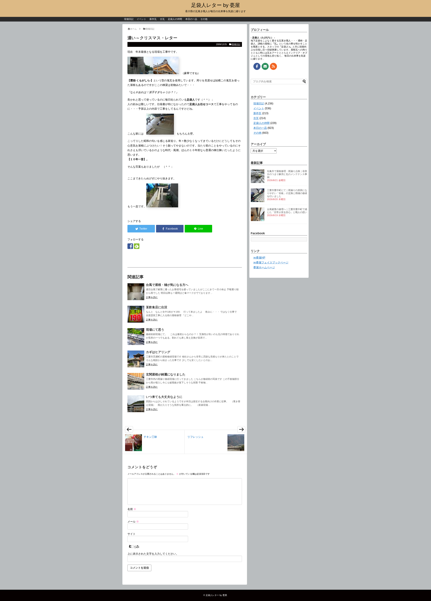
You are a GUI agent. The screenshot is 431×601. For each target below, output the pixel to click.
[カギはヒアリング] (135, 359)
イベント (141, 19)
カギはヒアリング (158, 352)
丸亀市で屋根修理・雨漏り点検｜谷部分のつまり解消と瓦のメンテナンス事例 (287, 174)
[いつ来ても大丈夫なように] (135, 403)
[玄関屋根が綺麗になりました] (135, 381)
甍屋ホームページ (264, 267)
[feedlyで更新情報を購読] (136, 246)
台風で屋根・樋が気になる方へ (167, 285)
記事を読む (152, 297)
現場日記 (129, 19)
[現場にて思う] (135, 336)
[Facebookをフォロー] (130, 246)
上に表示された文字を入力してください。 (153, 553)
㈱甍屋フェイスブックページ (270, 262)
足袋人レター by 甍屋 (215, 5)
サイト (131, 533)
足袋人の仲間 (175, 19)
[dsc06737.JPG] (162, 206)
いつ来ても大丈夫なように (164, 397)
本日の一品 (191, 19)
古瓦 (162, 19)
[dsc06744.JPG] (166, 73)
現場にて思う (155, 329)
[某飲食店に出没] (135, 314)
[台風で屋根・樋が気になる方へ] (135, 291)
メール (133, 521)
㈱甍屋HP (259, 257)
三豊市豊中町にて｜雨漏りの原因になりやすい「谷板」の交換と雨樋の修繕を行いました (287, 193)
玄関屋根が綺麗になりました (165, 374)
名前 (131, 509)
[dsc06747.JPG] (160, 133)
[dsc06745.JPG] (140, 73)
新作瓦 (153, 19)
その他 (203, 19)
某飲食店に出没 (156, 307)
